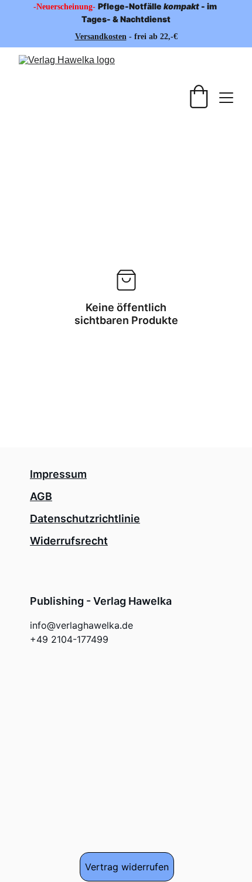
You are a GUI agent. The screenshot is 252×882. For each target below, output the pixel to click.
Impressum (58, 474)
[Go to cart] (198, 97)
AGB (41, 496)
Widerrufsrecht (69, 541)
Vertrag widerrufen (127, 867)
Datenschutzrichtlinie (85, 518)
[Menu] (226, 97)
